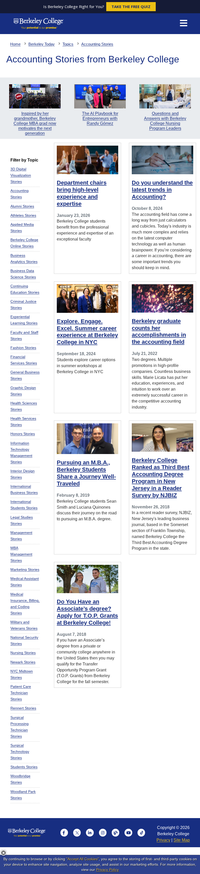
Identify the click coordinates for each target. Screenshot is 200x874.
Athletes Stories (23, 215)
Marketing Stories (24, 569)
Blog (116, 833)
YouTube (128, 833)
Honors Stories (22, 434)
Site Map (181, 840)
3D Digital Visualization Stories (20, 175)
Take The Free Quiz (131, 6)
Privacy (163, 840)
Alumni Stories (22, 206)
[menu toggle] (183, 23)
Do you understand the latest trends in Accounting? (162, 189)
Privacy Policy (107, 869)
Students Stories (24, 767)
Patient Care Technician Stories (20, 692)
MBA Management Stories (21, 554)
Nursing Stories (23, 653)
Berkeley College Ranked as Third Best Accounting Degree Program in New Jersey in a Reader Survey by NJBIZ (160, 477)
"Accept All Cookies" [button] (82, 859)
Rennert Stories (23, 708)
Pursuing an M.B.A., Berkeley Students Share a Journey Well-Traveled (86, 473)
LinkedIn (90, 833)
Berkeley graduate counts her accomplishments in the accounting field (159, 331)
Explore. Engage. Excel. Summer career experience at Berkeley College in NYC (87, 332)
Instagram (103, 833)
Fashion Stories (23, 348)
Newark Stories (22, 662)
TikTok (141, 833)
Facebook (64, 833)
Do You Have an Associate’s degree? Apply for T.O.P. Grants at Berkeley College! (87, 612)
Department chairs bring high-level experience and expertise (82, 193)
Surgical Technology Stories (19, 751)
